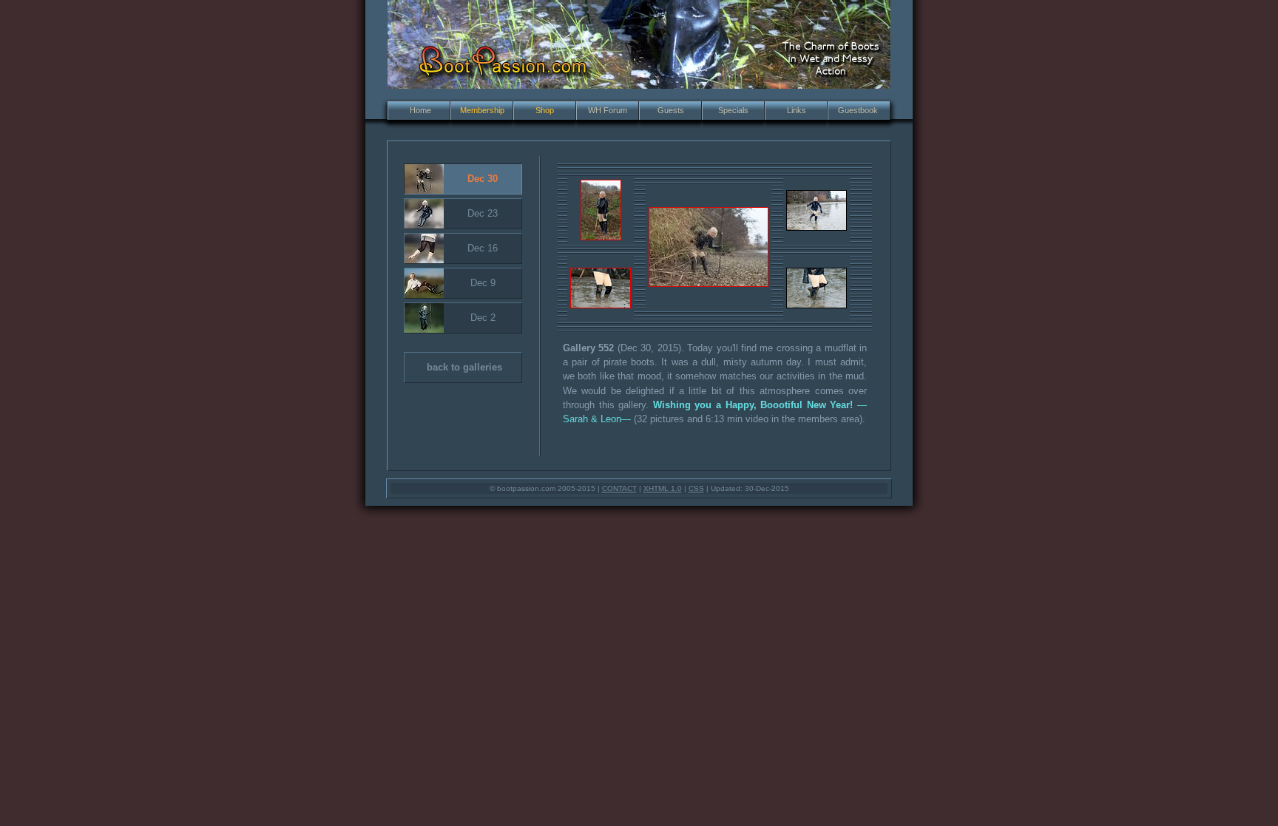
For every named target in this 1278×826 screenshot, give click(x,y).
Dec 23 (482, 213)
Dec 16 (482, 248)
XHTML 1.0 (662, 488)
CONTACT (619, 488)
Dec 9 (483, 282)
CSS (696, 488)
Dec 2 (483, 317)
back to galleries (464, 367)
